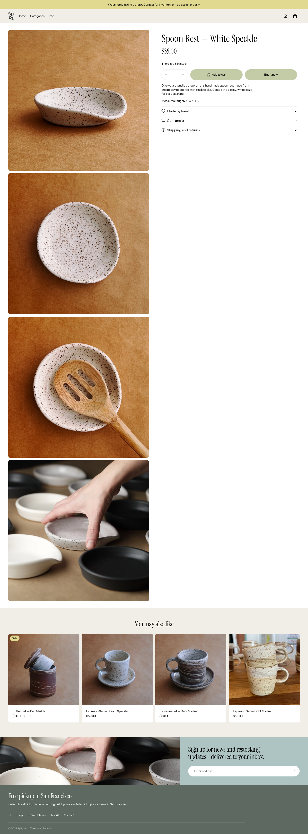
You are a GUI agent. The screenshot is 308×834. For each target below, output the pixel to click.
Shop (19, 815)
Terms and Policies (41, 828)
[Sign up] (294, 771)
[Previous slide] (14, 669)
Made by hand (178, 111)
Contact (69, 815)
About (55, 815)
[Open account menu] (285, 16)
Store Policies (37, 815)
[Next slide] (73, 669)
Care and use (177, 120)
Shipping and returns (183, 130)
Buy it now (271, 74)
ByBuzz (21, 828)
